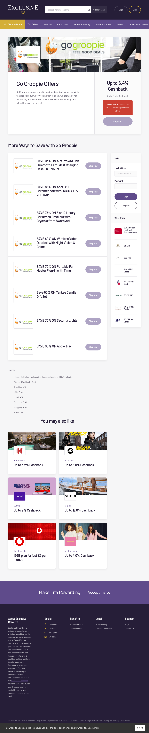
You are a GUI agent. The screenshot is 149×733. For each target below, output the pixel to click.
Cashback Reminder (19, 680)
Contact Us (129, 628)
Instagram (52, 632)
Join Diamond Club (12, 24)
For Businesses (76, 628)
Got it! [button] (140, 727)
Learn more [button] (94, 727)
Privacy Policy (101, 624)
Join (135, 10)
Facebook (52, 624)
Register (126, 205)
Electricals (62, 24)
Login (121, 10)
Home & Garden (103, 24)
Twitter (51, 628)
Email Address (120, 168)
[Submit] (88, 9)
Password (119, 181)
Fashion (48, 24)
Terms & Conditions (104, 628)
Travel (120, 24)
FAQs (127, 624)
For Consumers (76, 624)
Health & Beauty (82, 24)
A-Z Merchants (99, 10)
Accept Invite (99, 592)
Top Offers (33, 24)
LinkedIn (52, 637)
